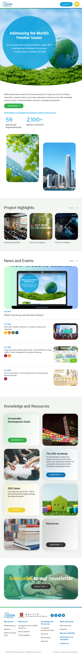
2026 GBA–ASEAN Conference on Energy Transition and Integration (25, 328)
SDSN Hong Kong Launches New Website (23, 315)
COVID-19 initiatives (62, 242)
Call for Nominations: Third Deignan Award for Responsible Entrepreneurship (26, 374)
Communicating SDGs (12, 242)
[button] (77, 4)
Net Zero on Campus (37, 242)
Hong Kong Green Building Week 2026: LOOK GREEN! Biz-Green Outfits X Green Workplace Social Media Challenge (28, 351)
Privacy (56, 652)
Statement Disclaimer (69, 652)
